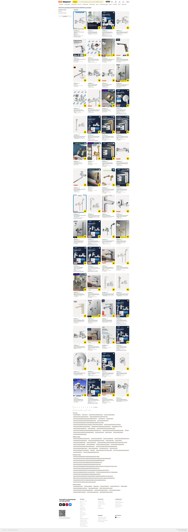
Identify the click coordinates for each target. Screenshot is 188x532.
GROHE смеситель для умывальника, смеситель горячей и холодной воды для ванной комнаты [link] (122, 60)
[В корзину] (85, 27)
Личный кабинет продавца (102, 517)
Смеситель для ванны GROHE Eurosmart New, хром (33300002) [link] (107, 32)
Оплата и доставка (101, 502)
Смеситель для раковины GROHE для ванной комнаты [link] (79, 60)
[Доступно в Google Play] (63, 505)
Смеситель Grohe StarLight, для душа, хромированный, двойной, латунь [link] (108, 373)
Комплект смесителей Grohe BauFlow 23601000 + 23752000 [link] (94, 373)
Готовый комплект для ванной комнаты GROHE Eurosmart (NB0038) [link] (94, 268)
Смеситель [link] (75, 84)
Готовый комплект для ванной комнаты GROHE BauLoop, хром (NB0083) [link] (121, 347)
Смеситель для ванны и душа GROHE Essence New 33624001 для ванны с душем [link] (122, 163)
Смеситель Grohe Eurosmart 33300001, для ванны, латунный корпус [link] (79, 110)
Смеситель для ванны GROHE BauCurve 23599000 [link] (107, 85)
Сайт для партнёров (101, 521)
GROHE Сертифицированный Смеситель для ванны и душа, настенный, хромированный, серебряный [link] (78, 400)
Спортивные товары (83, 520)
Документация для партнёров (103, 520)
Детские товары (82, 524)
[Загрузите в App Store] (60, 505)
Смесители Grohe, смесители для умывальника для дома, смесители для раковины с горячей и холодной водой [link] (94, 347)
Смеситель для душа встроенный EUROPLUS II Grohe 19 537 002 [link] (121, 373)
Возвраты (99, 506)
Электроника (82, 506)
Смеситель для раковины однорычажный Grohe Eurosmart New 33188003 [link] (108, 216)
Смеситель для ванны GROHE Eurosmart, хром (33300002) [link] (92, 32)
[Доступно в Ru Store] (70, 505)
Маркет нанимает (118, 506)
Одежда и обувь (82, 508)
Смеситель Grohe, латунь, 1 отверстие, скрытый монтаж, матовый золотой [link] (108, 189)
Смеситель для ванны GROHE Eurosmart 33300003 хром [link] (92, 85)
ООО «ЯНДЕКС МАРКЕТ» (183, 529)
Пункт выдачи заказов (118, 505)
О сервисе (99, 505)
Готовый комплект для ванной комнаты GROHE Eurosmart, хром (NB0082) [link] (121, 320)
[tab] (61, 4)
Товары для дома (82, 509)
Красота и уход (82, 512)
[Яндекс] (185, 530)
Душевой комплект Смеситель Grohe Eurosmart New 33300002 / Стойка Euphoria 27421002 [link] (94, 216)
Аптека (81, 511)
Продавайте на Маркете (102, 518)
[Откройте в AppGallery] (67, 505)
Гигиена (81, 505)
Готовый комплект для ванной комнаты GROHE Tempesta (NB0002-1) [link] (94, 241)
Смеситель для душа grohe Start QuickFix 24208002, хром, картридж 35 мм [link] (122, 400)
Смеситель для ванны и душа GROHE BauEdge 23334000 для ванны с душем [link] (122, 216)
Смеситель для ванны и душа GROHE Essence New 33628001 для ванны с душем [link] (94, 110)
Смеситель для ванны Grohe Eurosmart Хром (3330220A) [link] (80, 216)
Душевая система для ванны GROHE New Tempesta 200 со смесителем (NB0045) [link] (94, 137)
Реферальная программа (119, 502)
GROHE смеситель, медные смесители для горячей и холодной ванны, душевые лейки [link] (108, 60)
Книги (81, 517)
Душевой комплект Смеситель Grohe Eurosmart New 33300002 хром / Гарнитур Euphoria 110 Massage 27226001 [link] (80, 137)
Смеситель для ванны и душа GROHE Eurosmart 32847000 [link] (79, 189)
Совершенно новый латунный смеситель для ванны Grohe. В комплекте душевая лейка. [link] (78, 241)
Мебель (81, 502)
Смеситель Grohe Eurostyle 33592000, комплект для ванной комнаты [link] (108, 241)
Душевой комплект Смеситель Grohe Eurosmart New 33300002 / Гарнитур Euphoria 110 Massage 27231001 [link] (122, 294)
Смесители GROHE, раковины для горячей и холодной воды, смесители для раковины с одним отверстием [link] (108, 268)
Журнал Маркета (100, 508)
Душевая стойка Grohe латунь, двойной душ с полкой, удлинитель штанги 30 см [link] (79, 294)
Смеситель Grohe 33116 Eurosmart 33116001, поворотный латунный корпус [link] (93, 60)
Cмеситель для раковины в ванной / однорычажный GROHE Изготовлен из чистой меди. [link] (108, 137)
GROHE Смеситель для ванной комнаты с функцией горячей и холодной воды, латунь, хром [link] (107, 320)
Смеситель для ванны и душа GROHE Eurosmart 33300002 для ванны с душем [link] (122, 32)
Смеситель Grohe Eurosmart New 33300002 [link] (79, 32)
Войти (128, 1)
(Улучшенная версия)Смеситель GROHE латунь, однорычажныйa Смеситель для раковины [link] (107, 163)
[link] (77, 415)
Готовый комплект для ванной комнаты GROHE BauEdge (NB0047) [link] (93, 400)
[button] (76, 10)
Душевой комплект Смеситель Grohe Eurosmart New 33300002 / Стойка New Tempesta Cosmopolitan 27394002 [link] (108, 294)
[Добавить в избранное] (85, 12)
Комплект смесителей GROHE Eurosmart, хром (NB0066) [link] (78, 268)
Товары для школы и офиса (84, 518)
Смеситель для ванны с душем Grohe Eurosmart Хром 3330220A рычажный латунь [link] (122, 268)
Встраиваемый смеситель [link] (78, 162)
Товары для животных (83, 521)
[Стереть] (102, 2)
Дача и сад (81, 515)
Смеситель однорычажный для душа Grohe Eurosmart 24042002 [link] (79, 373)
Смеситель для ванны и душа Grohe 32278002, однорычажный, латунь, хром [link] (79, 347)
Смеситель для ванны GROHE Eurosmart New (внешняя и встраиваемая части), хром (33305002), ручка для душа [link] (121, 110)
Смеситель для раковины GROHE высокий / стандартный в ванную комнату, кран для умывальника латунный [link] (79, 320)
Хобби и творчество (83, 514)
